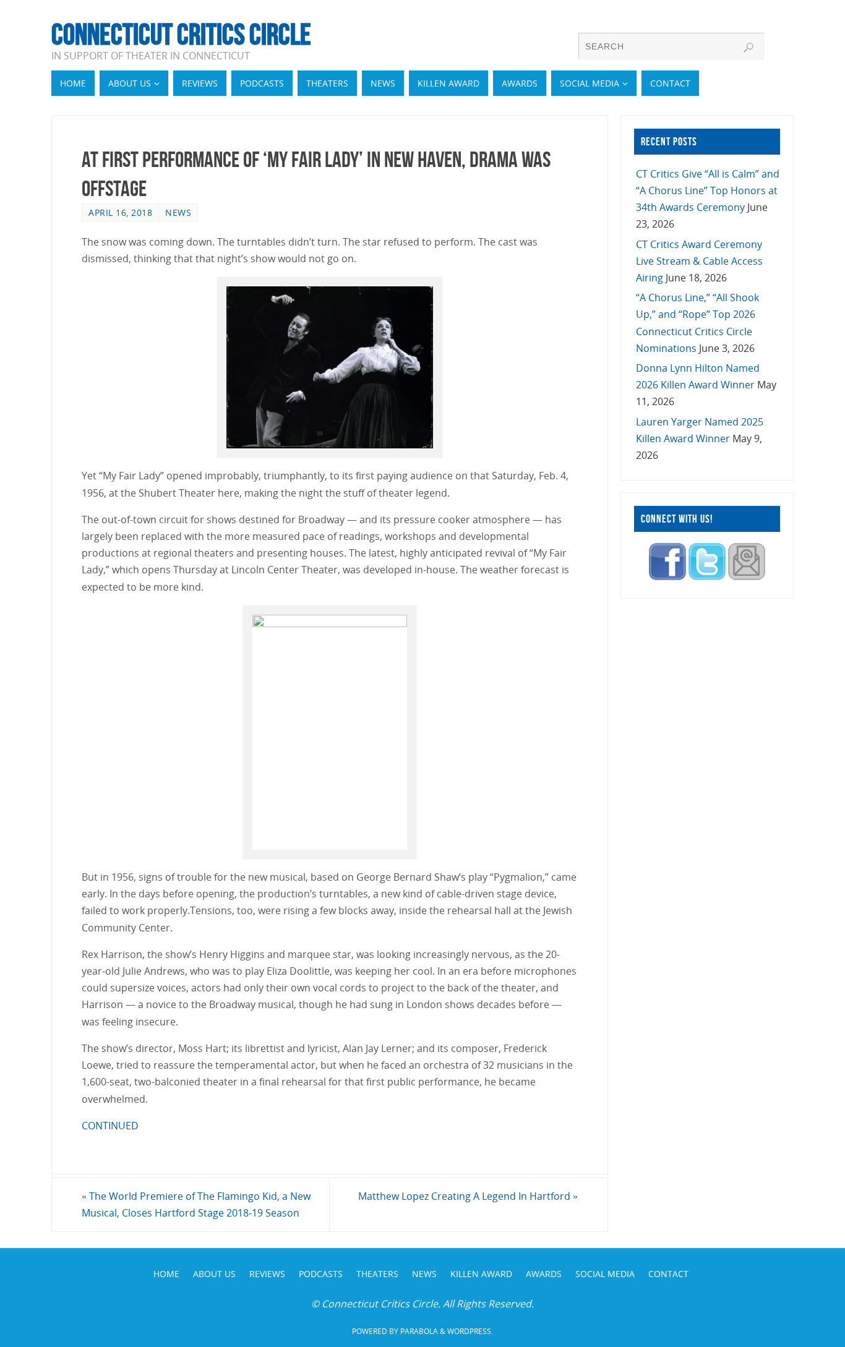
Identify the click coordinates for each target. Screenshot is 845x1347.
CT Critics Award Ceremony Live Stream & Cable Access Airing (699, 260)
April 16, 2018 (120, 212)
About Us (214, 1274)
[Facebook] (667, 576)
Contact (668, 1274)
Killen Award (481, 1274)
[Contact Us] (746, 576)
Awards (544, 1274)
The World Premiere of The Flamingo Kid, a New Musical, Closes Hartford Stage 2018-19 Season (196, 1204)
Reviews (267, 1274)
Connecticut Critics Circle (181, 35)
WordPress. (470, 1331)
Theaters (377, 1274)
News (178, 212)
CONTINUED (110, 1125)
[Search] (748, 47)
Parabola (419, 1331)
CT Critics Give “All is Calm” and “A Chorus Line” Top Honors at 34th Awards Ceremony (707, 190)
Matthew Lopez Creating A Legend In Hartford (468, 1196)
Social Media (605, 1274)
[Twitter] (707, 576)
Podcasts (321, 1274)
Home (166, 1274)
